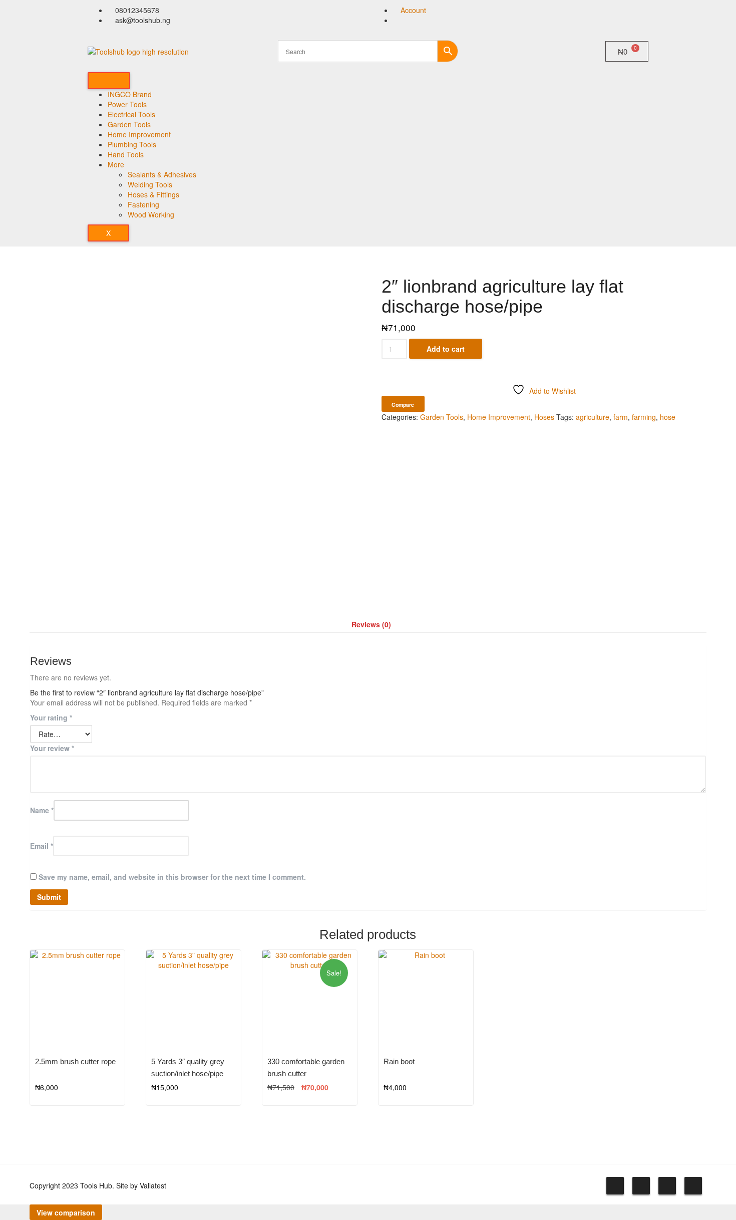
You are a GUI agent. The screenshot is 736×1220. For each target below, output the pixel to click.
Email (41, 846)
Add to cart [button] (106, 1062)
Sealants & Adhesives (162, 174)
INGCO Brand (130, 94)
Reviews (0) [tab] (371, 624)
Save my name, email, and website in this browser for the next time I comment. (172, 877)
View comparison (66, 1212)
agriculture (592, 417)
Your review (52, 748)
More (116, 164)
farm (620, 417)
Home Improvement (139, 134)
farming (644, 417)
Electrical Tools (131, 114)
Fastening (143, 204)
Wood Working (151, 214)
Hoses (544, 417)
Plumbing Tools (132, 144)
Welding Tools (150, 184)
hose (667, 417)
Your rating (51, 717)
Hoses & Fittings (153, 194)
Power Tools (127, 104)
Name (42, 810)
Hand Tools (126, 154)
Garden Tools (129, 124)
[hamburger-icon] (109, 80)
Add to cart (446, 349)
